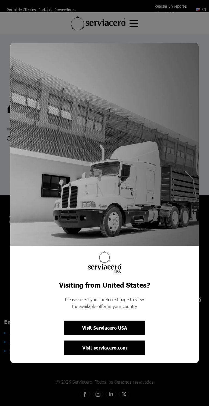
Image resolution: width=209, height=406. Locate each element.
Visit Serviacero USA (104, 327)
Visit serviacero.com (104, 347)
